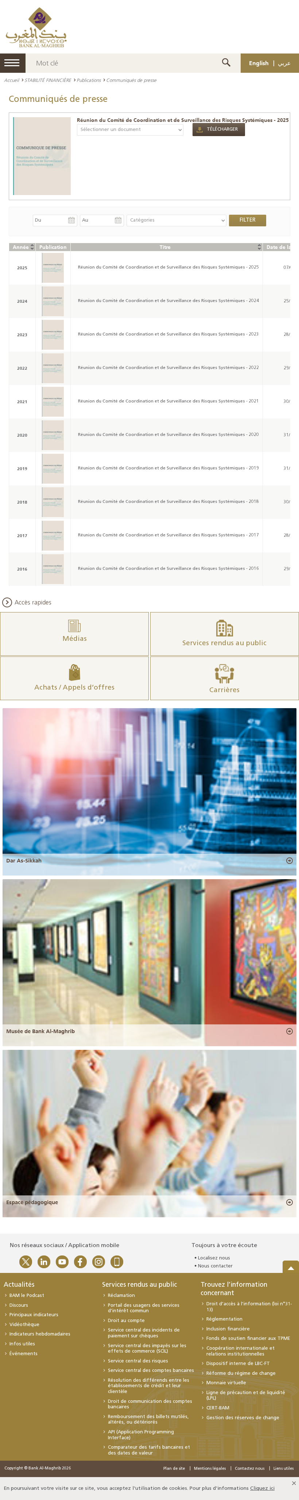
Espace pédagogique (32, 1202)
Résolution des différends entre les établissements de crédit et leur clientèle (148, 1386)
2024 (22, 301)
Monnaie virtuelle (226, 1383)
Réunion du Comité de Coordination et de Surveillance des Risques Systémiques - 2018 (168, 502)
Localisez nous (214, 1258)
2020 (22, 435)
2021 (22, 401)
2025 (22, 267)
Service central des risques (138, 1361)
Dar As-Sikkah (24, 860)
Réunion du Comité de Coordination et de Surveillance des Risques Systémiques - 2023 (168, 334)
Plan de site (174, 1469)
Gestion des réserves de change (242, 1418)
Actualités (19, 1285)
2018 (22, 502)
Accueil (11, 80)
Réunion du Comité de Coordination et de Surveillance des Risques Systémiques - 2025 (183, 120)
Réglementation (224, 1319)
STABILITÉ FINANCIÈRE (47, 80)
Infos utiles (22, 1344)
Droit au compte (126, 1320)
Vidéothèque (24, 1324)
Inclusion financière (228, 1329)
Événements (23, 1354)
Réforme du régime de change (241, 1373)
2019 (22, 468)
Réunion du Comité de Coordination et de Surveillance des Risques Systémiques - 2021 (168, 401)
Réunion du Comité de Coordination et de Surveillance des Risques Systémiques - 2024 (168, 301)
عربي (284, 63)
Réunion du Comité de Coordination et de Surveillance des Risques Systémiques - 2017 (168, 535)
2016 (22, 569)
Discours (18, 1305)
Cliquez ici (262, 1488)
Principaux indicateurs (33, 1315)
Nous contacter (215, 1266)
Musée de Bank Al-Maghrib (40, 1031)
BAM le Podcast (26, 1295)
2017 (22, 535)
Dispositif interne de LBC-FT (238, 1363)
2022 (22, 368)
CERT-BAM (217, 1408)
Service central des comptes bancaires (151, 1370)
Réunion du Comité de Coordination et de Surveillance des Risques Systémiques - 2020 (168, 435)
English (259, 63)
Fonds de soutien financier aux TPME (248, 1338)
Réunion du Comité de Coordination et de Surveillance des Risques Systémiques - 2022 (168, 368)
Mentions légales (210, 1469)
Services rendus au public (139, 1285)
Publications (89, 80)
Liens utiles (283, 1469)
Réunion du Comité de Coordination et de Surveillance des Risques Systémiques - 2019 (168, 468)
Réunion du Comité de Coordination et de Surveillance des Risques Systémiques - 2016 (168, 569)
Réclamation (121, 1295)
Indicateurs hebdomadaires (39, 1334)
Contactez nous (249, 1469)
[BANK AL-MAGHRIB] (36, 27)
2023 (22, 334)
